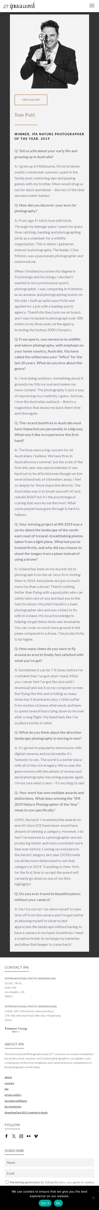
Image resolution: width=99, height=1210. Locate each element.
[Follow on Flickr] (30, 1136)
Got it (45, 1203)
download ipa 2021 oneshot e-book (26, 1112)
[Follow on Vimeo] (37, 1136)
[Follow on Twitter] (15, 1136)
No (58, 1203)
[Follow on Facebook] (8, 1136)
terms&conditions (16, 1101)
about (8, 1077)
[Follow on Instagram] (23, 1136)
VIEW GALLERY (31, 99)
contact (9, 1083)
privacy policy (13, 1095)
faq (7, 1089)
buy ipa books (13, 1106)
